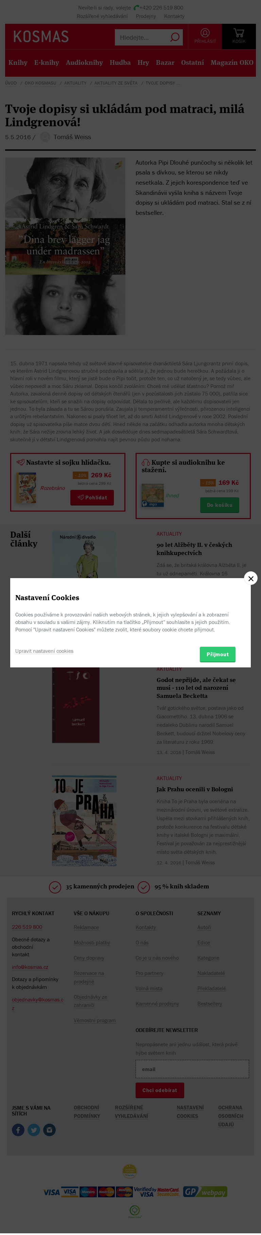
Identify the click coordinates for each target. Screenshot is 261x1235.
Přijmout (218, 654)
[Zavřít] (251, 578)
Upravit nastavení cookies (44, 650)
